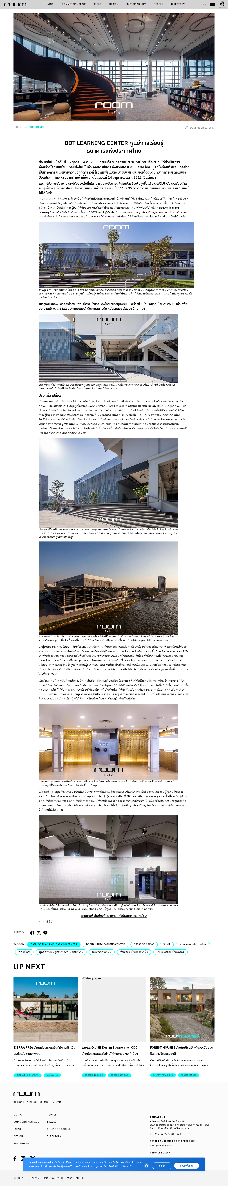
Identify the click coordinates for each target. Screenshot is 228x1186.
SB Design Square (94, 1075)
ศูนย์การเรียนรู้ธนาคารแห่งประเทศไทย (61, 952)
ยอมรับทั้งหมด (186, 1165)
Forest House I (188, 1075)
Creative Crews (144, 944)
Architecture (35, 127)
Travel (51, 1121)
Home (17, 127)
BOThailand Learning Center (105, 944)
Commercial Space (74, 4)
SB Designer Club (119, 1075)
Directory (178, 4)
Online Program (58, 1129)
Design (113, 4)
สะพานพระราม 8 (101, 952)
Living (49, 4)
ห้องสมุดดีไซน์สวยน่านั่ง (134, 952)
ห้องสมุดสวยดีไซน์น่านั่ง (170, 952)
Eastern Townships (163, 1075)
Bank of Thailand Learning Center (54, 944)
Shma (166, 944)
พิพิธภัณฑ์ (24, 952)
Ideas (97, 4)
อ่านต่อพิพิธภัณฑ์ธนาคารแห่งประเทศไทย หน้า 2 (114, 916)
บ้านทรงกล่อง (52, 1075)
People (158, 4)
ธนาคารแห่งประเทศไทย (193, 944)
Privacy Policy (160, 1153)
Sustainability (136, 4)
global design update (27, 1075)
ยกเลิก (162, 1165)
